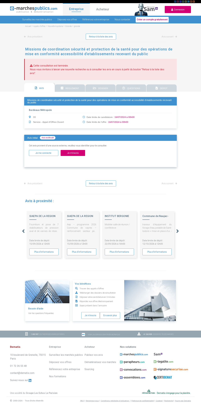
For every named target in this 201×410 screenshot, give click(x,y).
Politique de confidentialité (142, 401)
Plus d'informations (44, 252)
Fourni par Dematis (183, 401)
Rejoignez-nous (92, 401)
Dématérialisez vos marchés (100, 362)
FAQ (82, 401)
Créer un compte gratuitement (152, 19)
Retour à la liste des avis (101, 36)
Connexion (179, 9)
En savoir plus (110, 315)
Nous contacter (122, 19)
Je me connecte (43, 153)
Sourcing (89, 369)
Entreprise (76, 9)
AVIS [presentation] (41, 88)
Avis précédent (34, 36)
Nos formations (57, 376)
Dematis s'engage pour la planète (173, 393)
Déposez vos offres (67, 19)
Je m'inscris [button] (73, 153)
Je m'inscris (90, 315)
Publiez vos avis (93, 354)
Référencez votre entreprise (95, 19)
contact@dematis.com (22, 372)
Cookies (159, 401)
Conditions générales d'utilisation (115, 401)
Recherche (168, 401)
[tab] (39, 87)
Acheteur (102, 9)
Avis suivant (168, 36)
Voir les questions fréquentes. (41, 313)
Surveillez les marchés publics (37, 19)
